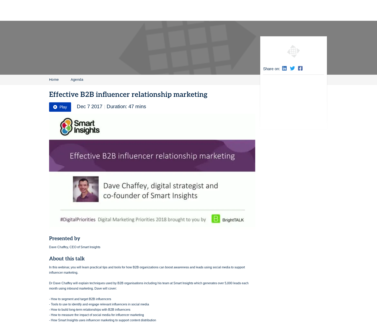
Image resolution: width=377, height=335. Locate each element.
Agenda (77, 80)
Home (54, 80)
